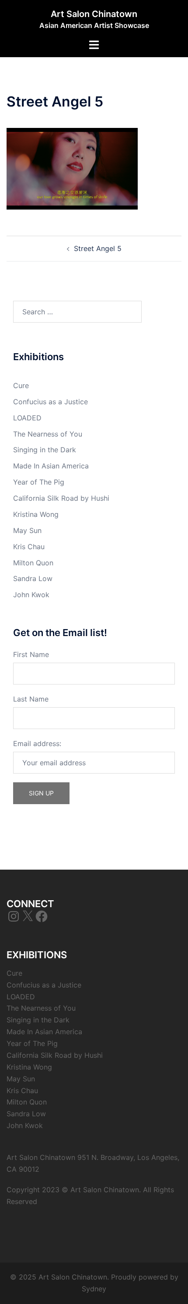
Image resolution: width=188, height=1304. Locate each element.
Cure (21, 385)
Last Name (31, 699)
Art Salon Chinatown (94, 14)
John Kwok (31, 594)
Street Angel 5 (98, 248)
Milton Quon (33, 562)
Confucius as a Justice (50, 401)
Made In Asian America (51, 465)
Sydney (94, 1288)
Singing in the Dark (44, 449)
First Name (31, 654)
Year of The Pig (38, 482)
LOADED (27, 417)
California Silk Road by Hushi (61, 498)
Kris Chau (29, 546)
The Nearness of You (47, 434)
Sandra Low (32, 578)
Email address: (37, 743)
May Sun (27, 530)
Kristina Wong (36, 514)
